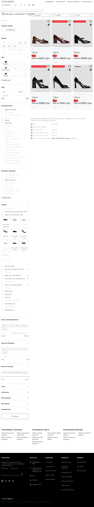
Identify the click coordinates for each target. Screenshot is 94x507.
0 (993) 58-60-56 (36, 468)
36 (32, 49)
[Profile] (29, 5)
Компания (49, 457)
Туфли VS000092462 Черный (61, 138)
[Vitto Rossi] (7, 1)
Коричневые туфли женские (54, 434)
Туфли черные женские (37, 434)
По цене (77, 15)
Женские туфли (23, 9)
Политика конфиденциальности (29, 502)
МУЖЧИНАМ (60, 1)
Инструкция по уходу (67, 489)
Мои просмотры (81, 470)
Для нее (6, 468)
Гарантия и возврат (66, 476)
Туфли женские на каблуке (7, 434)
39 (40, 49)
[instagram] (2, 481)
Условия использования (8, 502)
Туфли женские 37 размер (69, 434)
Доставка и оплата (66, 472)
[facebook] (5, 481)
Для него (15, 468)
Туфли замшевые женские (22, 438)
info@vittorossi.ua (37, 484)
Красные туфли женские (37, 442)
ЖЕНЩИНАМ (49, 1)
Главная (3, 9)
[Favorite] (25, 5)
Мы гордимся (49, 466)
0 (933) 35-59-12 (36, 469)
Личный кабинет (81, 462)
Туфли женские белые (52, 438)
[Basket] (33, 5)
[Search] (21, 5)
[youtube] (13, 481)
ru (15, 5)
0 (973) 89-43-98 (36, 471)
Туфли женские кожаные (6, 438)
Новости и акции (66, 462)
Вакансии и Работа (51, 470)
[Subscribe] (21, 474)
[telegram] (9, 481)
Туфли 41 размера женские (69, 438)
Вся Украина (6, 5)
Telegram (34, 480)
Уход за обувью (73, 1)
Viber (33, 475)
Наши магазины (50, 475)
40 (42, 49)
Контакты (33, 457)
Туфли (35, 52)
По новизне (37, 15)
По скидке (57, 15)
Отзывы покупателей (67, 481)
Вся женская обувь (12, 9)
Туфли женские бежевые (37, 438)
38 (37, 49)
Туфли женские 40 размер (84, 434)
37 (35, 49)
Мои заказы (80, 466)
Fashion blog (87, 1)
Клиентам (64, 457)
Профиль (80, 457)
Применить (15, 416)
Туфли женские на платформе (23, 434)
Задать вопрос (65, 485)
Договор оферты (50, 479)
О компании (49, 462)
